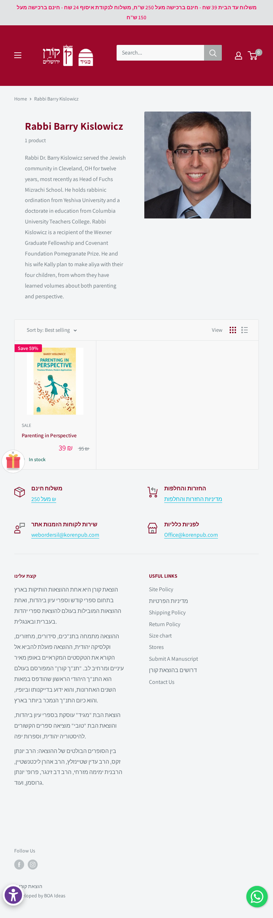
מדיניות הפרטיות (168, 601)
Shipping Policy (167, 612)
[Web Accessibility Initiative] (13, 895)
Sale (26, 425)
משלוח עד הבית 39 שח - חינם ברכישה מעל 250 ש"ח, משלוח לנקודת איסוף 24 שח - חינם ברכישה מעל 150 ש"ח (137, 12)
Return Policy (164, 624)
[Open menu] (17, 55)
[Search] (213, 53)
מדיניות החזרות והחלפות (193, 499)
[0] (252, 55)
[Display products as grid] (233, 330)
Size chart (160, 635)
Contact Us (162, 682)
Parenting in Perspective (49, 435)
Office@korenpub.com (191, 534)
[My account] (238, 56)
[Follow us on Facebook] (19, 865)
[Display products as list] (244, 330)
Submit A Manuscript (173, 658)
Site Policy (161, 589)
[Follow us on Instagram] (33, 865)
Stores (156, 647)
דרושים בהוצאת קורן (173, 670)
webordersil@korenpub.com (65, 534)
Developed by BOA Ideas (39, 895)
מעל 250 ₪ (43, 499)
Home (20, 99)
